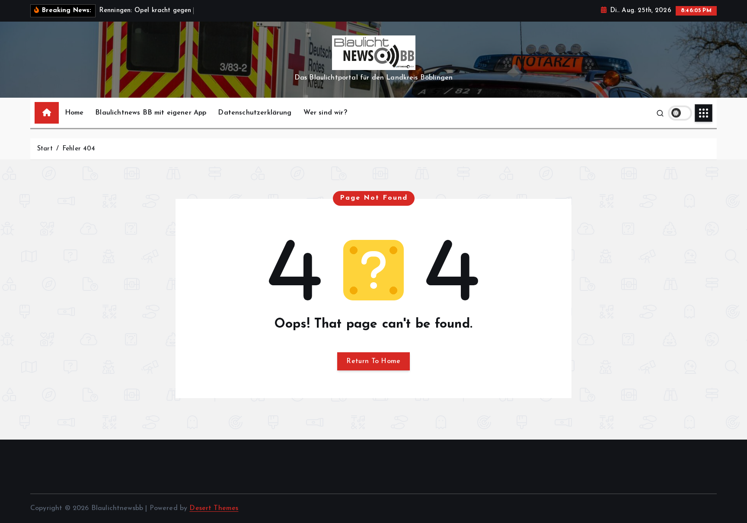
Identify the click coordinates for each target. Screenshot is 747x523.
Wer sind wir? (325, 112)
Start (45, 149)
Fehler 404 (79, 149)
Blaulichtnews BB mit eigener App (150, 112)
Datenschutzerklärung (254, 112)
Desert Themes (213, 508)
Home (74, 112)
